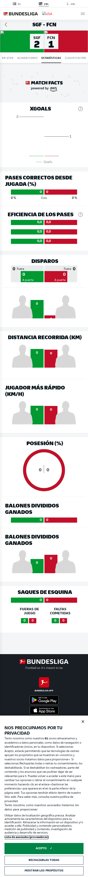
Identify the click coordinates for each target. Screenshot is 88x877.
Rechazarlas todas (44, 860)
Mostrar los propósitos (44, 870)
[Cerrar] (83, 721)
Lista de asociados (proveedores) (26, 837)
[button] (82, 13)
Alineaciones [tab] (27, 58)
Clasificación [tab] (75, 58)
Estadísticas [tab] (51, 58)
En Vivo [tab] (7, 58)
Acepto (41, 848)
